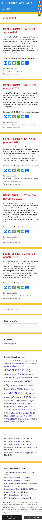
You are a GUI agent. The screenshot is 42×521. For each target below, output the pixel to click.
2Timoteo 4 (24, 363)
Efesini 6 (18, 381)
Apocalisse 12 (17, 370)
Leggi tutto (14, 53)
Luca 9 (12, 407)
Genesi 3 (18, 393)
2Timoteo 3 (18, 71)
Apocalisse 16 (29, 374)
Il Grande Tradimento (11, 492)
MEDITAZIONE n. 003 (12, 438)
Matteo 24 (9, 416)
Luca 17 (31, 406)
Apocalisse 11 (15, 366)
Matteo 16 (15, 413)
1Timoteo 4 (9, 71)
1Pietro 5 (24, 361)
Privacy (8, 507)
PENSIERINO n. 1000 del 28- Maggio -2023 (19, 447)
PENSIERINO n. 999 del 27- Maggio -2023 (19, 453)
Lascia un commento (12, 74)
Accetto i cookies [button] (11, 517)
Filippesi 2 (15, 385)
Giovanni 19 (16, 403)
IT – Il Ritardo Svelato (11, 495)
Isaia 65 (11, 181)
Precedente (8, 309)
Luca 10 (22, 407)
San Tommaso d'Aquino (15, 421)
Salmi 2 (32, 125)
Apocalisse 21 (27, 179)
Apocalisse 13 (14, 374)
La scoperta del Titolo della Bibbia (16, 489)
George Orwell (19, 296)
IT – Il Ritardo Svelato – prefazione (16, 498)
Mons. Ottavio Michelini (12, 478)
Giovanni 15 (25, 401)
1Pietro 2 (16, 361)
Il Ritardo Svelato (17, 3)
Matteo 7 (26, 125)
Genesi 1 (21, 389)
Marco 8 (13, 410)
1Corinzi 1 (8, 361)
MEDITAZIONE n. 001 (12, 444)
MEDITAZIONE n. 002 (12, 441)
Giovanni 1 (21, 397)
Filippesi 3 (24, 385)
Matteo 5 (18, 181)
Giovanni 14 (18, 125)
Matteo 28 (19, 416)
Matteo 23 (29, 413)
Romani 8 (28, 416)
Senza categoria (11, 68)
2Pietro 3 (33, 361)
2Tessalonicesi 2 (11, 363)
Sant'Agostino (13, 419)
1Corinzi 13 (9, 179)
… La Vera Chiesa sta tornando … (16, 472)
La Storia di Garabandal (12, 481)
